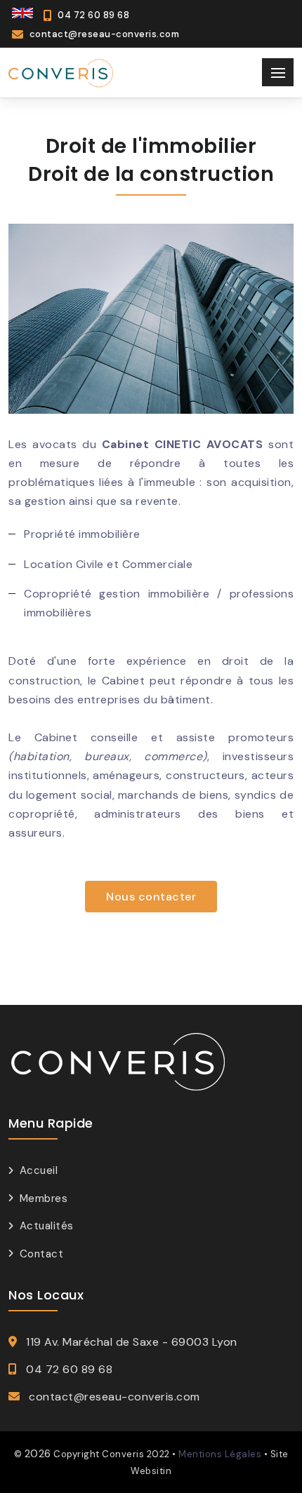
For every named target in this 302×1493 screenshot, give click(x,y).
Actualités (47, 1226)
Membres (43, 1198)
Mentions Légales (219, 1454)
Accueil (39, 1170)
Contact (41, 1254)
